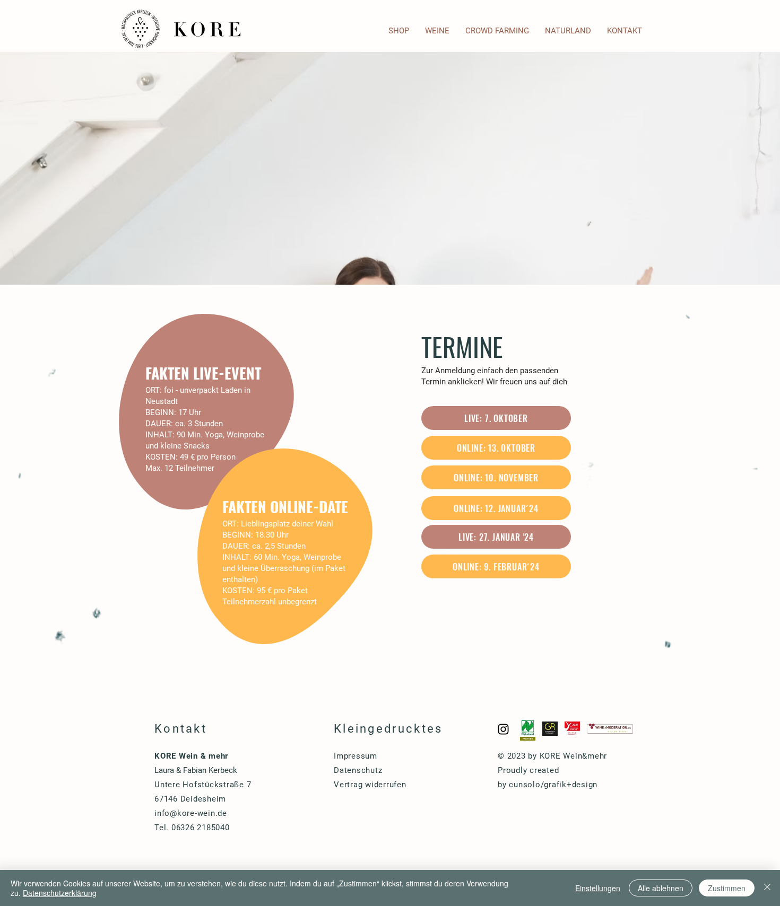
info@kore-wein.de (190, 813)
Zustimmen (727, 888)
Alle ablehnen (660, 888)
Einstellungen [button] (597, 888)
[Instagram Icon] (503, 729)
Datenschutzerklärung (60, 892)
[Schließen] (767, 888)
